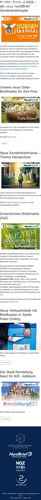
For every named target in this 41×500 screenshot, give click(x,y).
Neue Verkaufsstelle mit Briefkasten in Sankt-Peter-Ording (18, 315)
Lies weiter (5, 362)
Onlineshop (4, 76)
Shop (14, 137)
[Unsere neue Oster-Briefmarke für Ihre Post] (20, 110)
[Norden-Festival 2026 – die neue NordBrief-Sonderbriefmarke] (20, 29)
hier (1, 295)
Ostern (4, 143)
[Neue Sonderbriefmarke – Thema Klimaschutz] (20, 175)
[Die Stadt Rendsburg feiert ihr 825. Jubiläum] (20, 394)
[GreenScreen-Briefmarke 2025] (20, 236)
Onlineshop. (13, 302)
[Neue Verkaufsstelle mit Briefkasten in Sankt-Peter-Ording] (20, 336)
